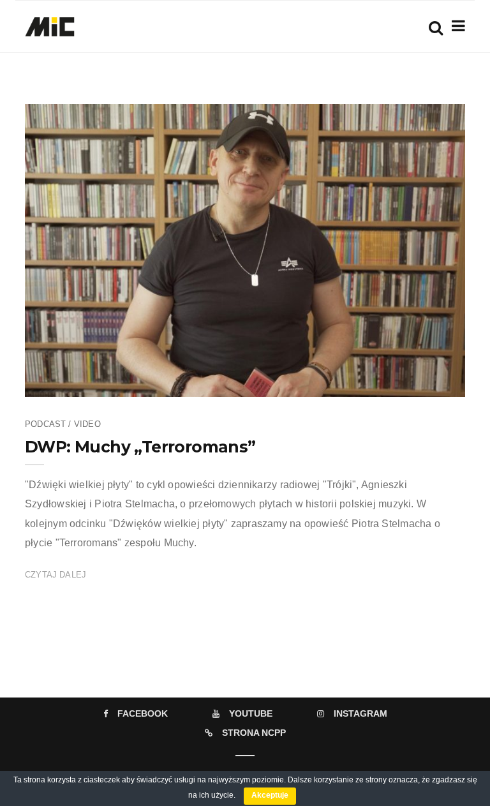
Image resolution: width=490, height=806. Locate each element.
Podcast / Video (63, 424)
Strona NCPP (254, 733)
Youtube (250, 713)
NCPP (76, 383)
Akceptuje (269, 795)
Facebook (142, 713)
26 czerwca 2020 (418, 383)
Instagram (360, 713)
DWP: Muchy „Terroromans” (140, 446)
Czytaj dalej (55, 574)
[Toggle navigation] (456, 25)
